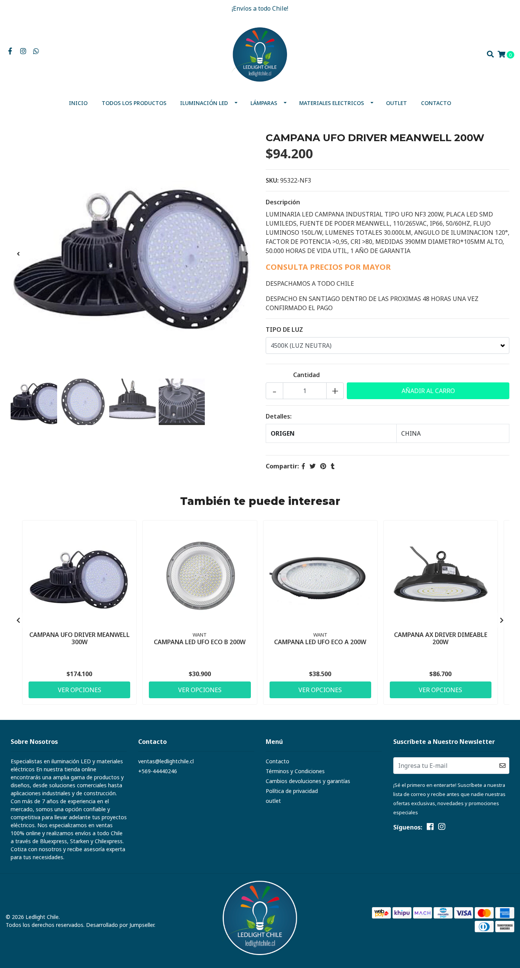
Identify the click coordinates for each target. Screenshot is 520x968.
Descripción (283, 202)
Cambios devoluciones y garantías (308, 781)
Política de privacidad (292, 790)
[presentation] (18, 253)
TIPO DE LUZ (284, 329)
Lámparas (263, 103)
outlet (396, 103)
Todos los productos (134, 103)
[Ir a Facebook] (10, 51)
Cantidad (306, 375)
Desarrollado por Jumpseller (120, 924)
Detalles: (279, 416)
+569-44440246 (157, 771)
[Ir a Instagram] (23, 51)
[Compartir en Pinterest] (323, 466)
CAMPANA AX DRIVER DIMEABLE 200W (440, 638)
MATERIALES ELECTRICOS (331, 103)
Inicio (78, 103)
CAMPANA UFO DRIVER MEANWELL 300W (79, 638)
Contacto (436, 103)
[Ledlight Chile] (260, 53)
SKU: (272, 180)
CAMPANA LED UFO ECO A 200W (320, 642)
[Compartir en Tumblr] (333, 466)
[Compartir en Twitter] (312, 466)
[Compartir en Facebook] (303, 466)
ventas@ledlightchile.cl (166, 761)
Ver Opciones (79, 690)
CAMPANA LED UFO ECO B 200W (200, 642)
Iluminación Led (204, 103)
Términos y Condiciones (295, 771)
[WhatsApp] (36, 51)
